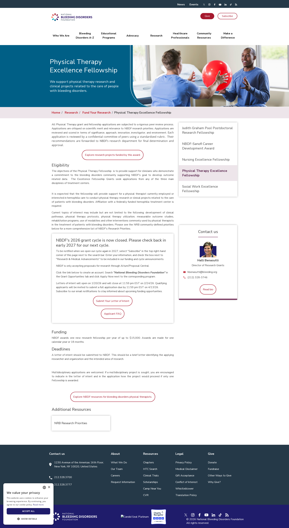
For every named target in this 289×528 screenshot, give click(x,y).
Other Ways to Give (219, 475)
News (181, 4)
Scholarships (150, 482)
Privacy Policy (183, 462)
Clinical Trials (151, 475)
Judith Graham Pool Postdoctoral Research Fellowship (207, 130)
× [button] (49, 487)
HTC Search (150, 469)
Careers (115, 475)
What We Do (119, 462)
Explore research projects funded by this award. (112, 155)
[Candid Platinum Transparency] (135, 516)
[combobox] (44, 487)
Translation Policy (186, 495)
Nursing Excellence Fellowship (206, 159)
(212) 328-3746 (197, 277)
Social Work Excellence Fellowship (200, 188)
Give (207, 16)
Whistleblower (184, 488)
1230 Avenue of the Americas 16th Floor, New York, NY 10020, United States (79, 464)
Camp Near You (152, 488)
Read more (38, 504)
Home (56, 113)
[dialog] (28, 504)
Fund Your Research (96, 113)
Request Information (123, 482)
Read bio (208, 289)
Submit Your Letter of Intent (112, 301)
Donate (212, 462)
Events (193, 4)
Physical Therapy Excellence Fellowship (204, 173)
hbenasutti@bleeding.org (202, 272)
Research (71, 113)
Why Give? (214, 482)
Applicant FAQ (112, 314)
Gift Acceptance (184, 475)
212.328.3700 (63, 477)
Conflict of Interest (186, 482)
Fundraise (213, 469)
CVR (146, 495)
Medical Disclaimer (186, 469)
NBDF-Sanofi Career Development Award (198, 146)
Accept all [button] (28, 511)
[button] (28, 519)
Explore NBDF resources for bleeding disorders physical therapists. (112, 397)
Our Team (117, 469)
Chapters (148, 462)
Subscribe (227, 16)
